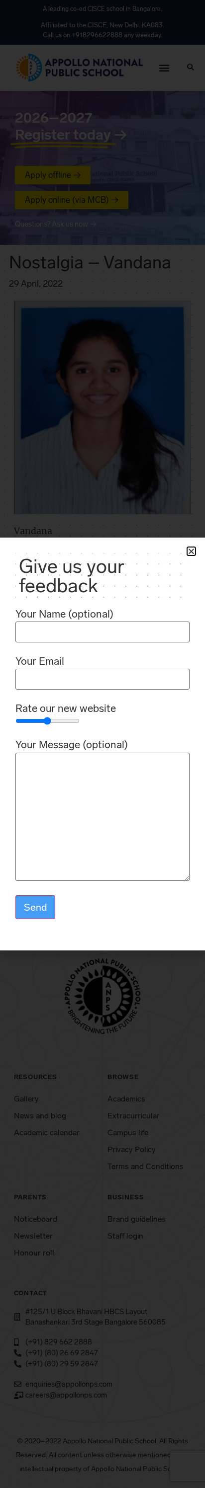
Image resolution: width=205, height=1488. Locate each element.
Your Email (39, 661)
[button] (191, 551)
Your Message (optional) (71, 745)
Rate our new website (65, 708)
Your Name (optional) (64, 614)
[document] (102, 744)
